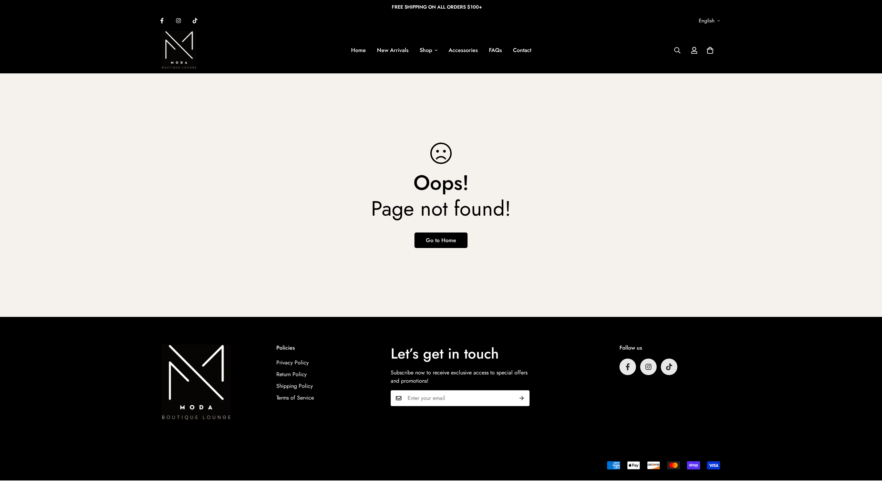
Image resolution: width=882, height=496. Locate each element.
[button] (710, 50)
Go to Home (441, 240)
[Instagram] (178, 20)
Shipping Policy (294, 386)
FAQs (495, 50)
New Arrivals (393, 50)
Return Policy (291, 374)
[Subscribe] (522, 398)
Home (358, 50)
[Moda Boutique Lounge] (179, 50)
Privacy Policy (292, 362)
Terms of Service (295, 398)
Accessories (463, 50)
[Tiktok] (195, 20)
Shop (426, 50)
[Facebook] (162, 20)
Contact (522, 50)
